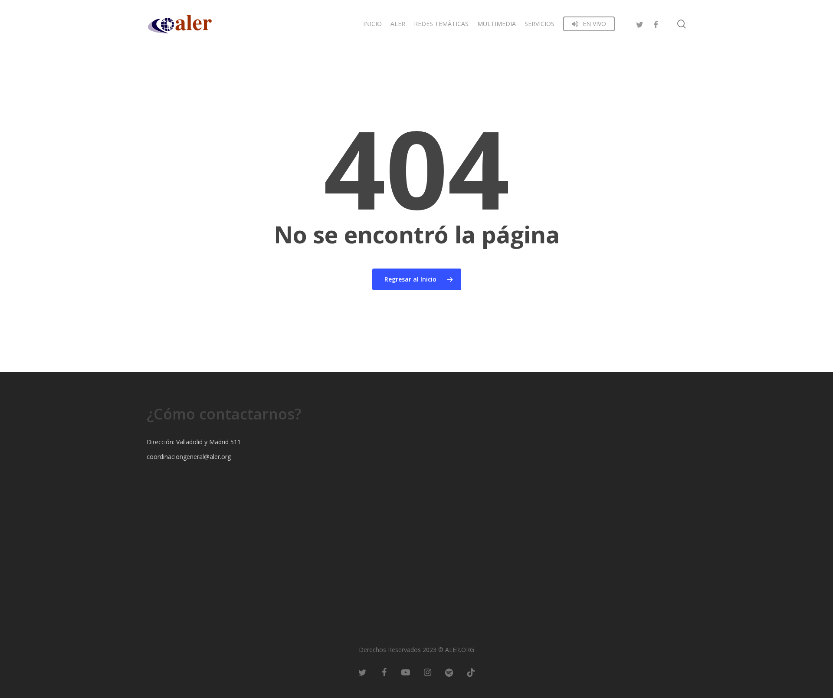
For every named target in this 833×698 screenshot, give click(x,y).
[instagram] (427, 671)
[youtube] (405, 671)
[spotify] (449, 671)
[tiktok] (470, 671)
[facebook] (655, 24)
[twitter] (640, 24)
